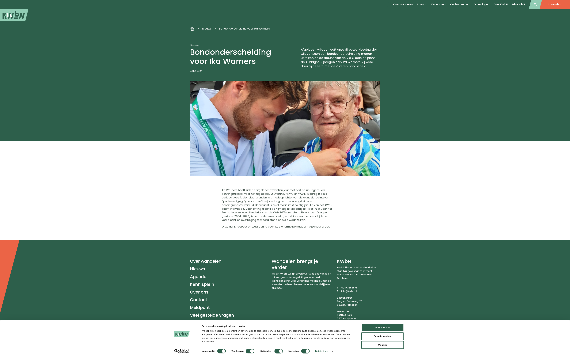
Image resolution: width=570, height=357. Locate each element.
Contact (198, 300)
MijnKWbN (518, 4)
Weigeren (382, 345)
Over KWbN (501, 4)
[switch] (250, 351)
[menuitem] (14, 15)
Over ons (199, 292)
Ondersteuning (460, 4)
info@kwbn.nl (349, 291)
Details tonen (322, 351)
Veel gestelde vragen (212, 315)
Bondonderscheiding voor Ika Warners (244, 28)
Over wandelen (205, 261)
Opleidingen (481, 4)
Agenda (198, 277)
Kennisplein (438, 4)
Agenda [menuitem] (422, 4)
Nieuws (207, 28)
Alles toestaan (382, 327)
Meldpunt (200, 307)
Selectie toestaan (382, 336)
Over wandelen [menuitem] (403, 4)
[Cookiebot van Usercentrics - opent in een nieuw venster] (182, 351)
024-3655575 (349, 287)
